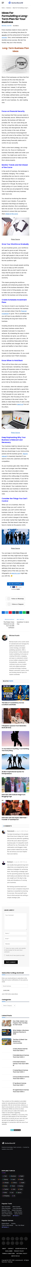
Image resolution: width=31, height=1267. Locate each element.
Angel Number (18, 1212)
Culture (15, 1182)
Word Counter (16, 1206)
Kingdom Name (6, 1215)
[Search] (28, 3)
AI (14, 1195)
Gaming (21, 1186)
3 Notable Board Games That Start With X (21, 1056)
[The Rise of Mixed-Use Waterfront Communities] (6, 1041)
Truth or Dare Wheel (7, 1225)
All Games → (5, 1227)
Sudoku (13, 1223)
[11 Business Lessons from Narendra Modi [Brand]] (15, 715)
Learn (13, 1179)
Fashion (6, 1189)
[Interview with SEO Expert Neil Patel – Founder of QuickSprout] (15, 807)
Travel (13, 1186)
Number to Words (7, 1212)
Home (3, 7)
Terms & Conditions (8, 1253)
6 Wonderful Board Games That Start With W (21, 1063)
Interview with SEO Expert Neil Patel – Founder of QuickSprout (15, 819)
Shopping (6, 1195)
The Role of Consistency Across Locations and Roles (13, 704)
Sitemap (10, 1262)
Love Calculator (17, 1208)
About (4, 1248)
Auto (14, 1189)
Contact (11, 1248)
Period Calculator (17, 1210)
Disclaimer (8, 1251)
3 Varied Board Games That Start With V (20, 1071)
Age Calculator (6, 1206)
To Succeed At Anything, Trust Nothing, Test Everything (15, 750)
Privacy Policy (19, 1251)
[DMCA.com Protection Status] (15, 1130)
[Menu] (3, 3)
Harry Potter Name (7, 1213)
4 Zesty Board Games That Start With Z (20, 1049)
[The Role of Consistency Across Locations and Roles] (15, 692)
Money (6, 1179)
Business (9, 7)
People (21, 1179)
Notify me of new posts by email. (15, 955)
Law (12, 1192)
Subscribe (6, 990)
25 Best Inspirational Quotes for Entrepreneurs (13, 773)
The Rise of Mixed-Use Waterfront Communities (20, 1041)
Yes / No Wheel (19, 1225)
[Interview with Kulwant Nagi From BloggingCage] (15, 784)
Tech (5, 1176)
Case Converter (6, 1208)
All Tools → (16, 1215)
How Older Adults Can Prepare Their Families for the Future (20, 1023)
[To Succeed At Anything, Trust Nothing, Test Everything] (15, 738)
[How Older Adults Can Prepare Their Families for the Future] (6, 1023)
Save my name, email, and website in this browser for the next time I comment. (15, 950)
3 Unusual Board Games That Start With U (21, 1077)
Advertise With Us (21, 1248)
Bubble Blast (5, 1223)
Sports (19, 1192)
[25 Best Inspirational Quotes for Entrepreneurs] (15, 761)
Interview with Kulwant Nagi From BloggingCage (13, 795)
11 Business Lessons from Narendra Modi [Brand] (14, 727)
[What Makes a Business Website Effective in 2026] (6, 1032)
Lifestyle (6, 1182)
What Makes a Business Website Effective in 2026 (21, 1032)
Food (21, 1189)
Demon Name (18, 1213)
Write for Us (15, 1256)
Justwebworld (19, 1260)
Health (22, 1182)
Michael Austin (6, 25)
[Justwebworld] (15, 3)
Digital (21, 1176)
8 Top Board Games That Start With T (19, 1084)
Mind (5, 1192)
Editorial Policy (21, 1253)
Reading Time (6, 1210)
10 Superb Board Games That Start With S (21, 1090)
